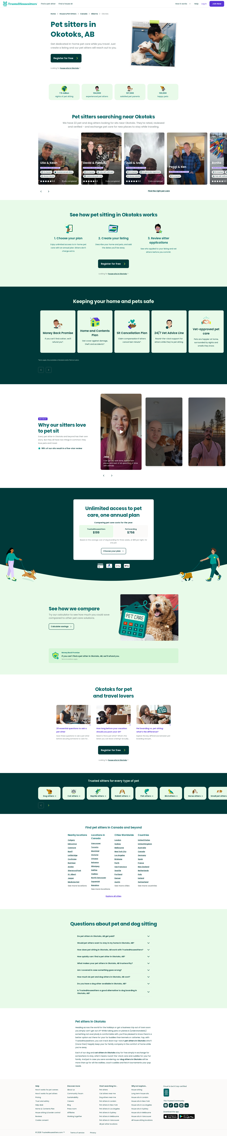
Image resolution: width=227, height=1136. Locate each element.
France (141, 863)
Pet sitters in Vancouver (109, 1120)
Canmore (72, 848)
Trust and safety (42, 1101)
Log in (204, 3)
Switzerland (143, 882)
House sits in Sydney (139, 1109)
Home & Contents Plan (44, 1109)
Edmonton (72, 844)
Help (196, 3)
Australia (142, 848)
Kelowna (95, 862)
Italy (140, 874)
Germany (142, 855)
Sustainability (72, 1097)
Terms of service (77, 1132)
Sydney (118, 844)
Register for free (63, 58)
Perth (117, 863)
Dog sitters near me (107, 1097)
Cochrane (72, 859)
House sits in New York (140, 1101)
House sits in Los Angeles (141, 1105)
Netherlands (143, 870)
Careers (70, 1101)
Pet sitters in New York (108, 1105)
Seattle (118, 870)
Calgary (71, 840)
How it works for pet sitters (46, 1093)
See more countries (147, 885)
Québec (94, 874)
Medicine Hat (73, 882)
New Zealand (143, 867)
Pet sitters (103, 1090)
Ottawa (94, 858)
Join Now (216, 3)
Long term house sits (140, 1093)
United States (144, 840)
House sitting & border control (47, 1112)
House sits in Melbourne (141, 1112)
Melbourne (119, 848)
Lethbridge (72, 855)
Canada (141, 851)
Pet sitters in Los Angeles (109, 1109)
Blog (69, 1105)
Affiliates (71, 1112)
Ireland (141, 878)
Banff (70, 851)
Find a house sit (66, 3)
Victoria (94, 855)
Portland (118, 874)
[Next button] (48, 191)
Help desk (39, 1105)
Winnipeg (95, 866)
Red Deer (72, 863)
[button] (121, 432)
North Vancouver (98, 878)
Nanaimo (95, 885)
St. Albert (72, 874)
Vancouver (96, 843)
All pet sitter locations (108, 1124)
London (118, 840)
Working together (74, 1116)
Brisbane (118, 859)
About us (71, 1090)
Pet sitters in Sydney (107, 1112)
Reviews (38, 1116)
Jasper (71, 878)
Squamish (95, 881)
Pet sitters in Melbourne (109, 1116)
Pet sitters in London (107, 1101)
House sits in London (139, 1097)
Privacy (93, 1132)
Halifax (94, 870)
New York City (120, 851)
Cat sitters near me (107, 1093)
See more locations (77, 885)
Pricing (38, 1097)
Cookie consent (41, 1120)
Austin (117, 882)
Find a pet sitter (48, 3)
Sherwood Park (74, 870)
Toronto (94, 847)
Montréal (95, 851)
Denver (118, 878)
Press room (72, 1109)
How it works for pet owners (46, 1090)
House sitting (136, 1090)
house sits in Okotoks (69, 68)
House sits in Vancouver (141, 1116)
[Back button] (41, 191)
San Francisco (121, 867)
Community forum (75, 1093)
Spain (140, 859)
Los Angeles (120, 855)
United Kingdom (145, 844)
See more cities (122, 885)
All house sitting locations (142, 1120)
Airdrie (71, 867)
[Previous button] (104, 475)
